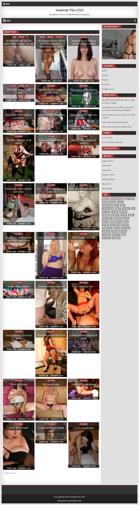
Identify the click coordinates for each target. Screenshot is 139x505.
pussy (116, 228)
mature (126, 218)
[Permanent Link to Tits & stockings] (18, 400)
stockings (107, 234)
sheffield (123, 231)
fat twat (106, 211)
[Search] (135, 20)
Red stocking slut (84, 286)
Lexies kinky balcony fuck (51, 237)
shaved (114, 231)
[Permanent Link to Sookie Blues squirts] (18, 290)
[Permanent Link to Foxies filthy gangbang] (83, 389)
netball (119, 221)
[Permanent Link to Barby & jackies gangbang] (51, 121)
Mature (22, 37)
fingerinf (123, 211)
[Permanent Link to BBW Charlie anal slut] (83, 253)
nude (126, 221)
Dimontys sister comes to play (83, 116)
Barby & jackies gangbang (51, 114)
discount (126, 208)
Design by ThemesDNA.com (69, 501)
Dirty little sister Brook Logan (19, 91)
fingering (106, 215)
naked (112, 221)
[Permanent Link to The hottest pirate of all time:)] (18, 158)
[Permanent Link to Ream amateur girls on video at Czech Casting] (83, 58)
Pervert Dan (11, 65)
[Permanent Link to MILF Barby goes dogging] (83, 96)
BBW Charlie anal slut (83, 237)
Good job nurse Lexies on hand (19, 337)
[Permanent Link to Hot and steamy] (51, 400)
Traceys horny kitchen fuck (51, 335)
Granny (42, 37)
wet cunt (106, 238)
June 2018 (106, 170)
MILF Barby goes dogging (83, 89)
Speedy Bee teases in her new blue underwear (19, 239)
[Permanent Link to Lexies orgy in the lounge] (51, 144)
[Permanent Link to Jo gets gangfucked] (83, 445)
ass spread (130, 198)
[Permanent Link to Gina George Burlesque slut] (83, 206)
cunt (123, 205)
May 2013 (106, 184)
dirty (118, 208)
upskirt (116, 234)
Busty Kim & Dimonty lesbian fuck (51, 91)
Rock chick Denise (18, 427)
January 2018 (108, 175)
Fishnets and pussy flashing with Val (51, 190)
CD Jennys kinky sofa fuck (51, 286)
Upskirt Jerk (23, 86)
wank (123, 234)
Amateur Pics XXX (69, 10)
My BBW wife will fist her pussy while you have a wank (19, 42)
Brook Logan (107, 205)
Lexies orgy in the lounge (51, 140)
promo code (107, 228)
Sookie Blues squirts (18, 286)
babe (104, 202)
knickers (117, 218)
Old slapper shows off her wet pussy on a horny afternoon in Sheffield (51, 43)
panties (125, 225)
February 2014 (108, 179)
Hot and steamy (51, 384)
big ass (120, 202)
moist (105, 221)
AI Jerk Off (107, 138)
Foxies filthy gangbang (84, 384)
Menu (8, 4)
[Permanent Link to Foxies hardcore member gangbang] (18, 121)
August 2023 (107, 161)
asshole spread (117, 198)
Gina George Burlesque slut (83, 188)
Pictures (59, 37)
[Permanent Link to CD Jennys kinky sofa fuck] (51, 304)
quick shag (125, 228)
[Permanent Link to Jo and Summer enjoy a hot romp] (83, 341)
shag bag (106, 231)
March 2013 (107, 189)
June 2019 (106, 166)
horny (131, 215)
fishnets (115, 215)
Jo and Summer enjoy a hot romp (84, 337)
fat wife (114, 211)
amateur (106, 198)
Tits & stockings (18, 384)
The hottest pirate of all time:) (18, 141)
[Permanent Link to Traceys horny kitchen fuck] (51, 353)
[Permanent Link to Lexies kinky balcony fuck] (51, 255)
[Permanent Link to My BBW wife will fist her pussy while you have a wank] (18, 51)
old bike (106, 225)
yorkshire (116, 238)
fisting (123, 215)
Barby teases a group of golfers (83, 141)
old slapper (115, 225)
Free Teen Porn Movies (112, 142)
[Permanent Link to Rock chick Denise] (18, 446)
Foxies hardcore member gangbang (19, 116)
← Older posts (9, 473)
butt (116, 205)
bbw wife (112, 202)
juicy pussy (107, 218)
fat (133, 208)
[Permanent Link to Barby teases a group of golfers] (83, 146)
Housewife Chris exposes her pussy (19, 190)
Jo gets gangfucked (84, 427)
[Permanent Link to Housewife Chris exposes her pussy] (18, 204)
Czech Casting (108, 208)
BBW (14, 37)
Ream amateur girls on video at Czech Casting (84, 42)
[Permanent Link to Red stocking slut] (83, 304)
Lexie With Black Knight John (51, 429)
